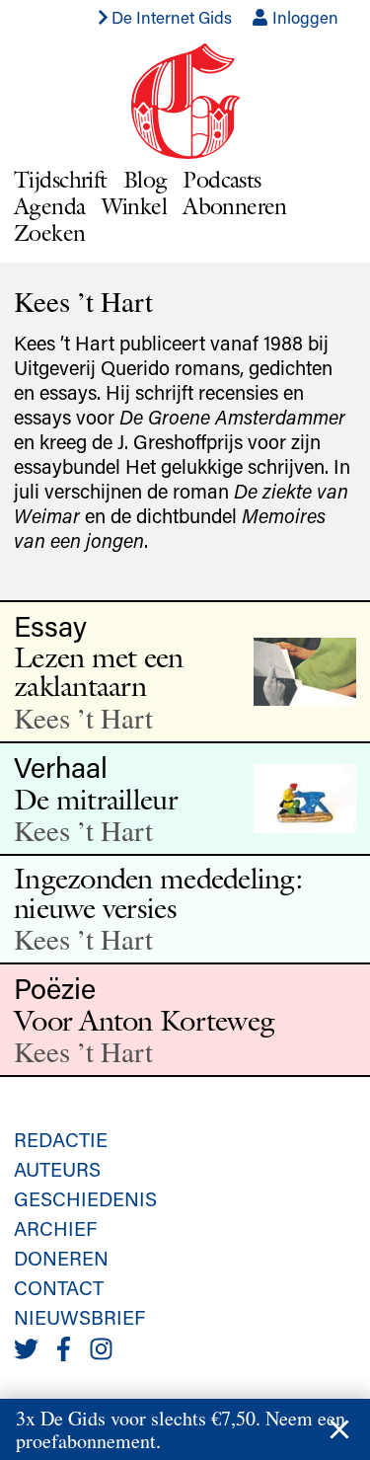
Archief (55, 1228)
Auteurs (57, 1169)
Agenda (50, 206)
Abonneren (235, 206)
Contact (59, 1287)
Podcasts (221, 179)
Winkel (135, 206)
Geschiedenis (85, 1198)
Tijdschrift (61, 179)
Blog (145, 179)
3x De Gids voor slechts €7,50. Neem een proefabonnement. (180, 1429)
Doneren (61, 1257)
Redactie (61, 1139)
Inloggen (303, 17)
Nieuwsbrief (79, 1317)
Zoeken (50, 232)
